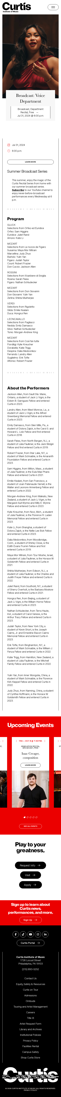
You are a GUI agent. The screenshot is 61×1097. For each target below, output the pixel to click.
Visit (27, 875)
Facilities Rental (30, 1046)
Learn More (30, 162)
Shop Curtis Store (30, 1057)
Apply (27, 885)
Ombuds (30, 1001)
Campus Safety (30, 1052)
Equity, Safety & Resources (30, 984)
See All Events (30, 826)
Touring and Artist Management (30, 1006)
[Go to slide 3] (30, 817)
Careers (30, 1012)
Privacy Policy (30, 1040)
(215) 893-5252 (30, 969)
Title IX (30, 1018)
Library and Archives (30, 1029)
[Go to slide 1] (24, 817)
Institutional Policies (30, 1035)
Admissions (30, 995)
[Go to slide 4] (33, 817)
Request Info (27, 865)
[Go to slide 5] (36, 817)
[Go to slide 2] (27, 817)
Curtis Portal (28, 943)
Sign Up (27, 920)
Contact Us (30, 978)
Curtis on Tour (30, 989)
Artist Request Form (30, 1023)
